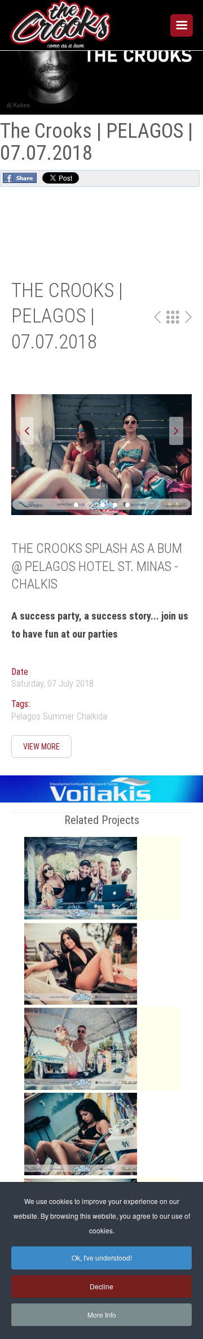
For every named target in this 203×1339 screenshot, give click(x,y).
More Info (101, 1314)
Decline (101, 1286)
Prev (157, 317)
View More (41, 746)
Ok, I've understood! (102, 1257)
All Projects (172, 317)
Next (188, 317)
